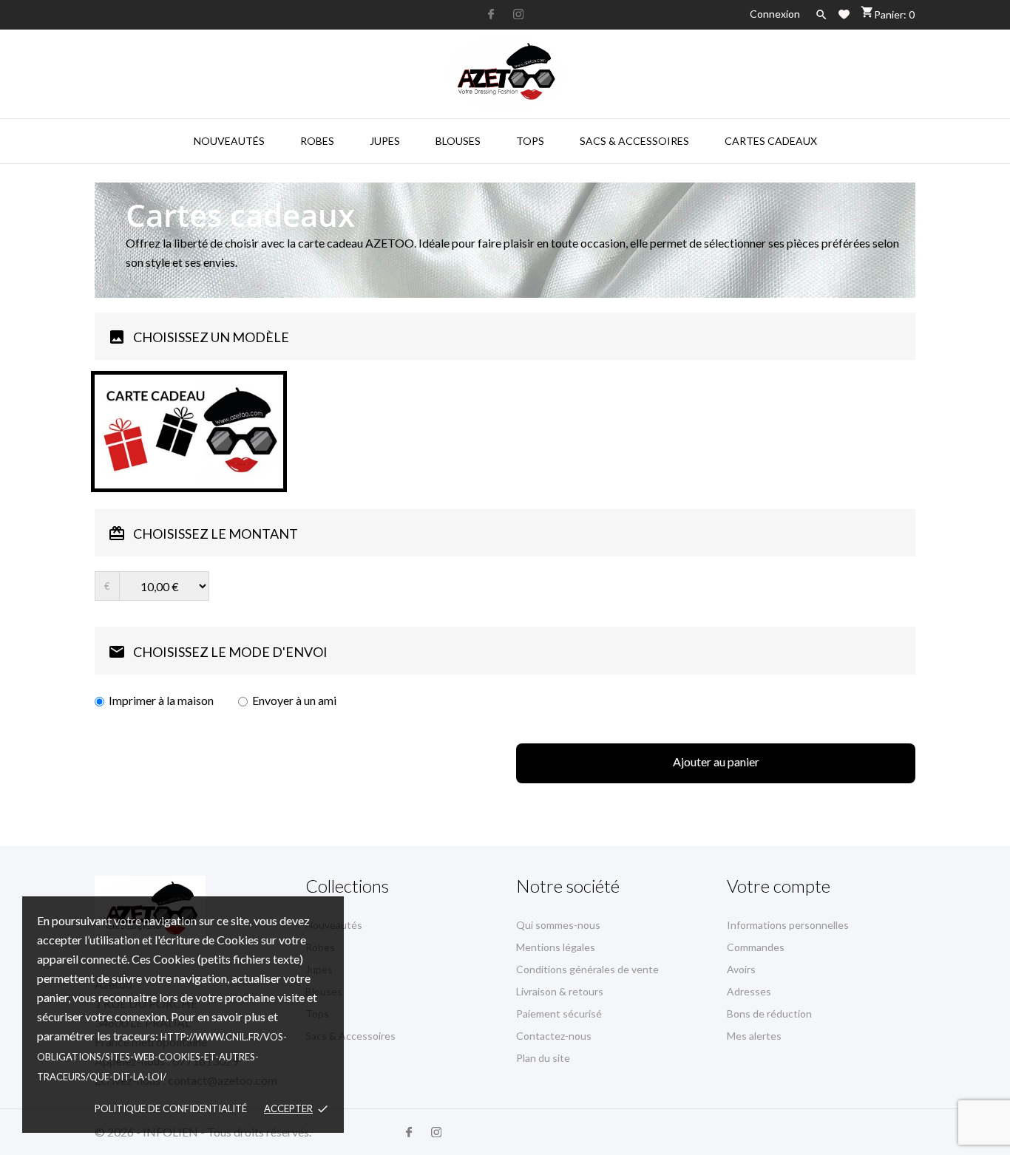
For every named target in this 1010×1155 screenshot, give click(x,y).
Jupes (385, 140)
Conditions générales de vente (587, 969)
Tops (530, 140)
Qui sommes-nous (558, 925)
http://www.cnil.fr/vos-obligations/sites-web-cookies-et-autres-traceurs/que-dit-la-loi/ (162, 1057)
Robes (317, 140)
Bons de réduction (769, 1013)
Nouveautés (229, 140)
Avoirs (741, 969)
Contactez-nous (554, 1035)
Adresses (749, 991)
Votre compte (778, 885)
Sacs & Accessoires (634, 140)
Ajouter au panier (716, 761)
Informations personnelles (788, 925)
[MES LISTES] (844, 14)
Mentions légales (555, 947)
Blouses (458, 140)
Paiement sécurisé (559, 1013)
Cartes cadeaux (771, 140)
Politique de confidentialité (171, 1108)
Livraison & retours (559, 991)
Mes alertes (754, 1035)
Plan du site (543, 1058)
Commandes (755, 947)
